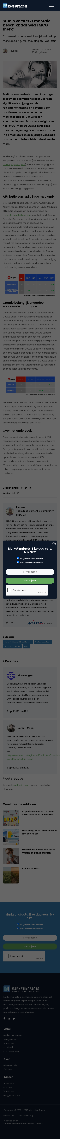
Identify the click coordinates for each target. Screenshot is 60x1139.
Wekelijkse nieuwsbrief (31, 562)
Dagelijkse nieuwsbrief (31, 558)
